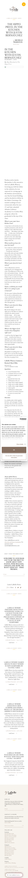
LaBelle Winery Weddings (10, 863)
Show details (20, 444)
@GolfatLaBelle (8, 841)
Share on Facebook (15, 588)
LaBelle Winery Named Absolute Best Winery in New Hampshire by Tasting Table (14, 665)
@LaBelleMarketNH (9, 839)
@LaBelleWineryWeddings (10, 835)
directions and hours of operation (13, 542)
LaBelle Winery (14, 9)
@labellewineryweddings (10, 848)
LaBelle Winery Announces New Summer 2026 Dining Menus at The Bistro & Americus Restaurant (14, 707)
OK (14, 449)
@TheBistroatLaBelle (9, 838)
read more (11, 642)
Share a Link (20, 588)
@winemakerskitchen (9, 852)
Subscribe (24, 574)
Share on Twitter (18, 588)
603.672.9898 (8, 822)
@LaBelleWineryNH (9, 833)
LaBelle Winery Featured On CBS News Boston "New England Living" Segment (14, 755)
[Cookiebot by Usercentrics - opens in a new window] (20, 419)
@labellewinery (8, 846)
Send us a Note (9, 825)
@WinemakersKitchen (9, 842)
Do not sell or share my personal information (14, 456)
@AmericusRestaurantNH (10, 836)
